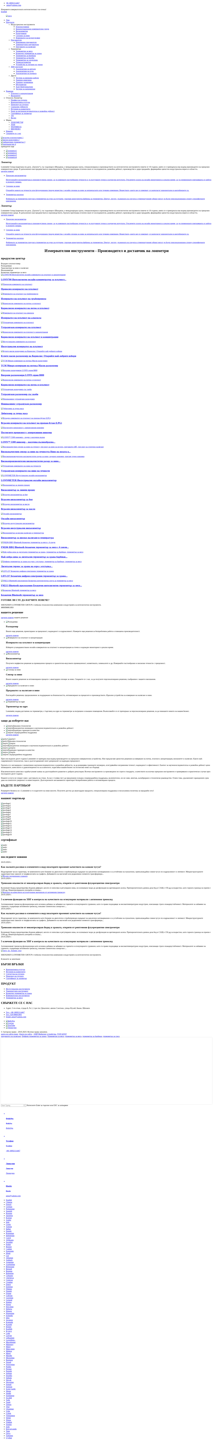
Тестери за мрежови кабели (27, 78)
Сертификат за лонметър (21, 113)
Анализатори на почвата (26, 73)
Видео (13, 118)
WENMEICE (16, 127)
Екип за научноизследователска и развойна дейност (33, 111)
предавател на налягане (11, 1036)
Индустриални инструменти (18, 989)
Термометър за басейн (25, 58)
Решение (9, 91)
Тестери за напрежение (25, 89)
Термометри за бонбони (26, 56)
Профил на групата (19, 100)
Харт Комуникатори (24, 87)
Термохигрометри (23, 62)
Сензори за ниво (23, 36)
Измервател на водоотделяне (28, 38)
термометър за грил (111, 1036)
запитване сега (7, 607)
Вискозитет (15, 96)
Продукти (10, 22)
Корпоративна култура (20, 102)
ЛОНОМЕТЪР (17, 122)
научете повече (7, 171)
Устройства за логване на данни (29, 64)
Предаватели (16, 40)
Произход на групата (19, 104)
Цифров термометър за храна (34, 1036)
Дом (7, 20)
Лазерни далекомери (24, 82)
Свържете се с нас (13, 133)
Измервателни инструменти (18, 995)
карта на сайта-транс (9, 1034)
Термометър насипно (15, 194)
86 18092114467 (13, 3)
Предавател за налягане (26, 47)
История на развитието (20, 109)
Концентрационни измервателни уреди (32, 29)
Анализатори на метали (26, 69)
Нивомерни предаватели (26, 42)
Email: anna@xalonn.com (16, 1017)
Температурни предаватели (27, 44)
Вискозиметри (22, 31)
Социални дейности (19, 107)
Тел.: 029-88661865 (14, 1015)
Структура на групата (15, 974)
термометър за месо (73, 1036)
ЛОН (13, 124)
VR (12, 116)
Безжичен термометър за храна (29, 53)
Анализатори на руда (25, 71)
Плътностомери (22, 27)
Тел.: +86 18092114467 (15, 1012)
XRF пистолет (17, 67)
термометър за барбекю (92, 1036)
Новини (9, 131)
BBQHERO (16, 129)
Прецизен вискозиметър (16, 175)
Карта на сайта (25, 1034)
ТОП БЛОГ (62, 1034)
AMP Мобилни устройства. (45, 1034)
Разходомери (21, 33)
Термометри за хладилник (27, 60)
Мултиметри (21, 84)
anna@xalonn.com (13, 5)
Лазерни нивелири (24, 80)
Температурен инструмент (17, 991)
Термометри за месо (24, 51)
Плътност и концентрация (22, 93)
